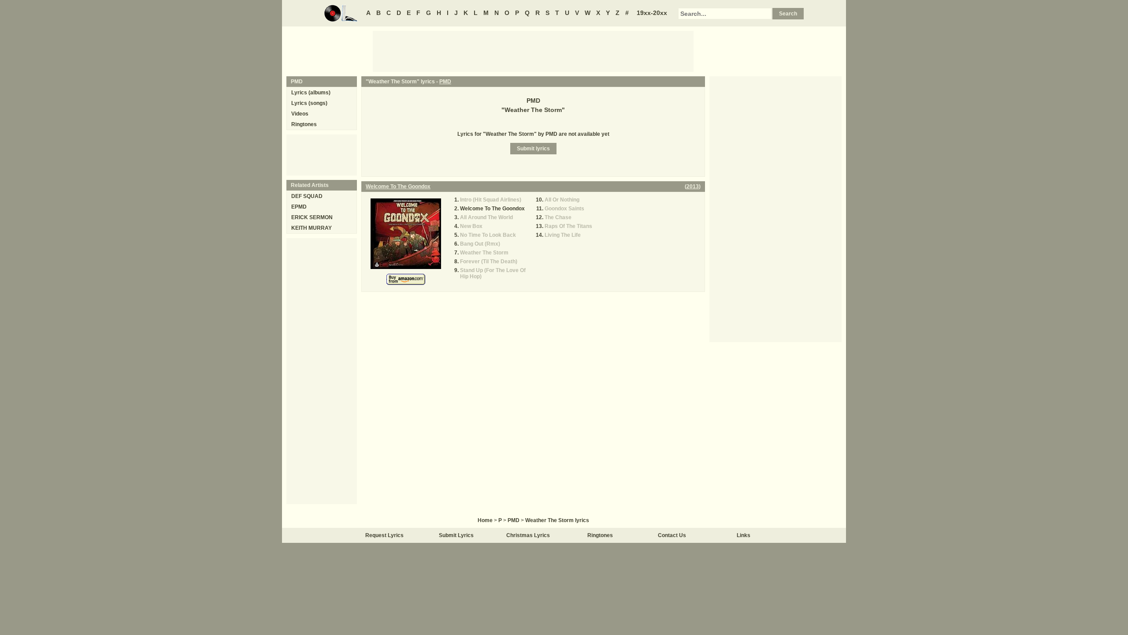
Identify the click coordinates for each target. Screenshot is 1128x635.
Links (743, 535)
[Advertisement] (533, 51)
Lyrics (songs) (309, 103)
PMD (445, 81)
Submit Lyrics (456, 535)
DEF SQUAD (307, 196)
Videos (299, 114)
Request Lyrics (384, 535)
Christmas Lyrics (528, 535)
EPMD (299, 207)
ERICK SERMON (312, 217)
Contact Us (672, 535)
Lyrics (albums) (310, 93)
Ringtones (304, 124)
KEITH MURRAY (311, 228)
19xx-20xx (652, 12)
